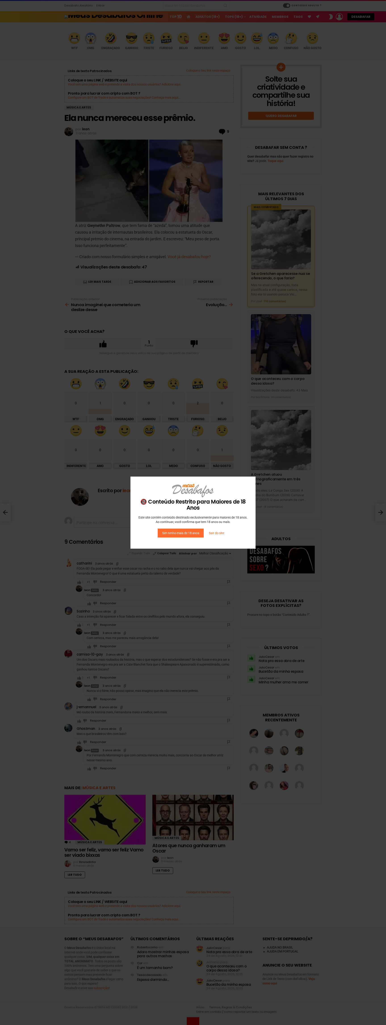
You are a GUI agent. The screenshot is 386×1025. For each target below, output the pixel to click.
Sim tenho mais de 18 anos (180, 533)
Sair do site (216, 533)
